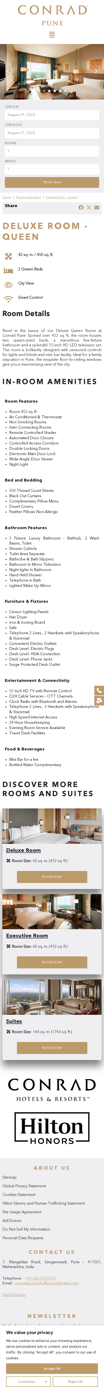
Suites (14, 1021)
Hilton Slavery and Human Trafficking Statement (43, 1204)
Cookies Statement (18, 1195)
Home (6, 197)
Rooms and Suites (28, 197)
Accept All (52, 1368)
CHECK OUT (13, 125)
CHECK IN (11, 107)
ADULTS (10, 161)
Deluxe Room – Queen (62, 197)
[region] (52, 1358)
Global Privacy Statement (24, 1186)
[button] (38, 91)
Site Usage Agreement (21, 1212)
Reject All (75, 1381)
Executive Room (27, 936)
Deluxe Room (23, 850)
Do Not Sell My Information (26, 1230)
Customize (26, 1381)
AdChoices (11, 1221)
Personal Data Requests (23, 1238)
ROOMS (10, 143)
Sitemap (9, 1178)
